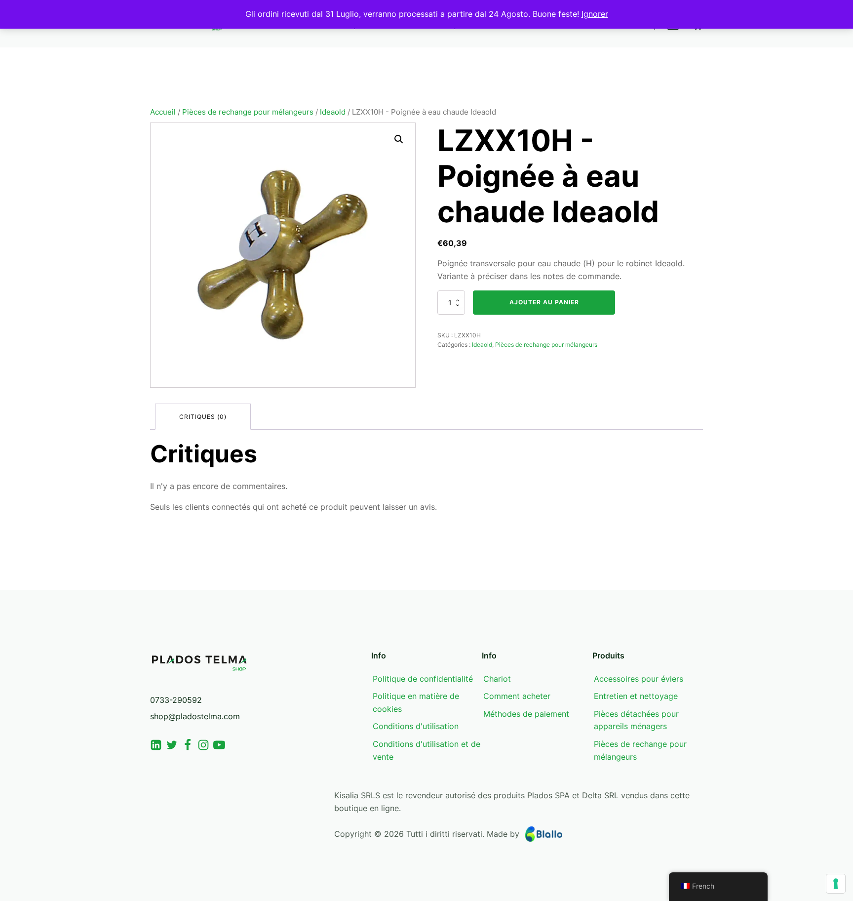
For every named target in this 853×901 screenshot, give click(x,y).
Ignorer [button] (595, 14)
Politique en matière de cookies (416, 702)
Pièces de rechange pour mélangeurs (247, 112)
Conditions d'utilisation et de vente (426, 750)
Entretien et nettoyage (636, 696)
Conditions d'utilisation (416, 726)
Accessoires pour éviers (638, 679)
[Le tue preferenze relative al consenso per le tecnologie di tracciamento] (835, 883)
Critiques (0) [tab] (203, 416)
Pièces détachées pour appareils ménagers (636, 720)
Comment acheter (516, 696)
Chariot (497, 679)
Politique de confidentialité (423, 679)
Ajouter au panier (544, 302)
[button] (399, 139)
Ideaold (333, 112)
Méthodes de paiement (526, 714)
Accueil (163, 112)
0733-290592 (176, 700)
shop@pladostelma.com (195, 716)
